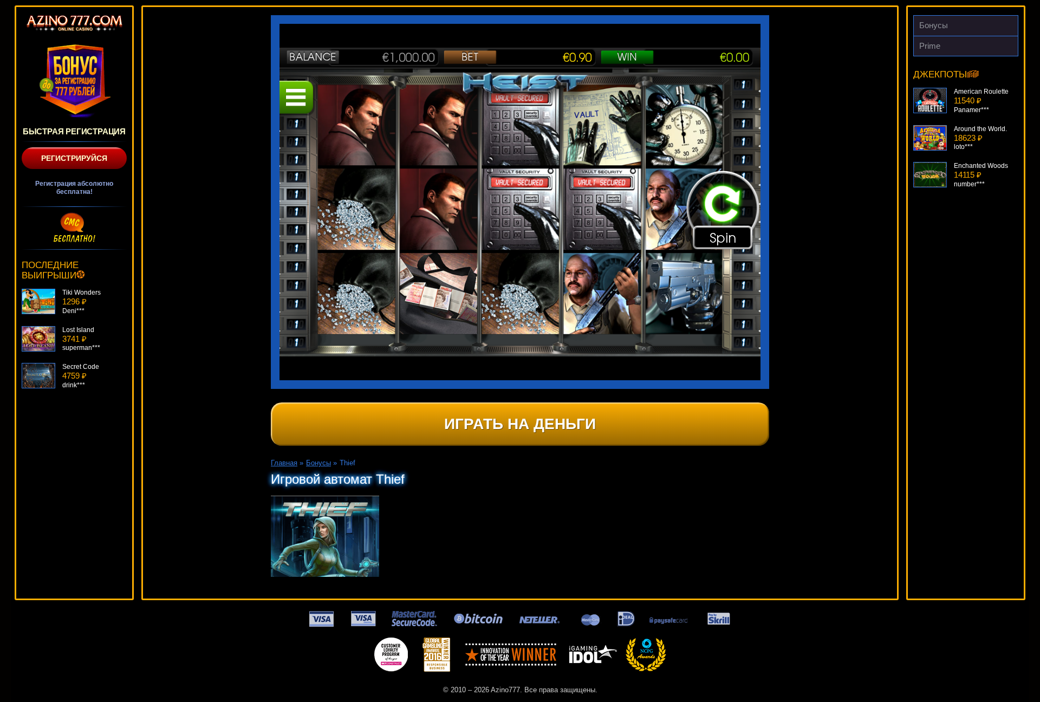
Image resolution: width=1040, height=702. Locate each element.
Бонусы (933, 25)
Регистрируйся (74, 158)
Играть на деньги (520, 423)
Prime (929, 45)
